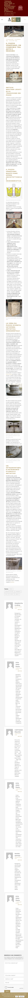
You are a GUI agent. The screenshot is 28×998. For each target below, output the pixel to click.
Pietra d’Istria (9, 374)
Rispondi (20, 609)
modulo (12, 582)
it (24, 19)
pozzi (6, 594)
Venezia (17, 594)
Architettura (18, 39)
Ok (16, 996)
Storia (11, 594)
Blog (7, 40)
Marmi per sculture (9, 591)
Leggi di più (21, 996)
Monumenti (18, 591)
